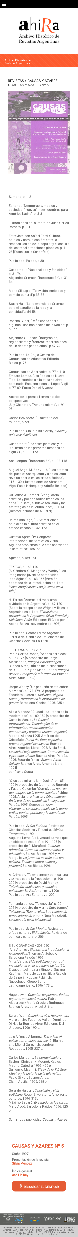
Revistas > (17, 81)
